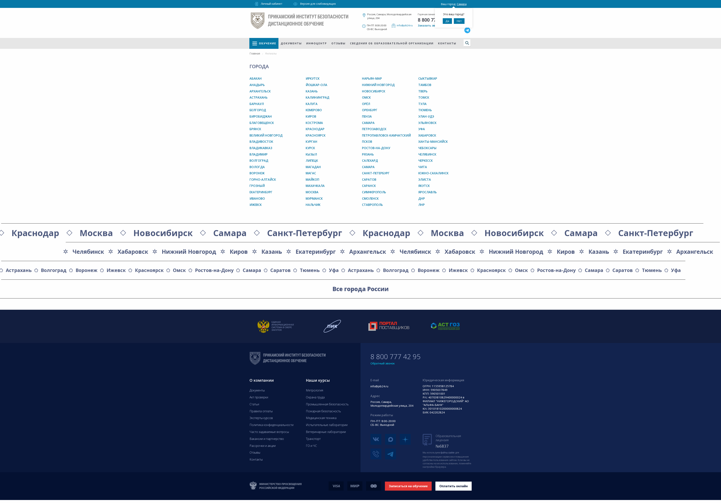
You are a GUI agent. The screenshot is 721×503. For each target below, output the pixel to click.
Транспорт (313, 439)
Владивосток (261, 142)
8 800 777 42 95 (395, 356)
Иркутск (313, 78)
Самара (368, 123)
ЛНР (421, 205)
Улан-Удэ (426, 116)
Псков (367, 142)
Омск (366, 97)
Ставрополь (372, 205)
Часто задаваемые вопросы (269, 432)
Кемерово (314, 110)
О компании (262, 380)
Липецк (312, 161)
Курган (311, 142)
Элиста (424, 179)
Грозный (257, 186)
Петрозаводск (374, 129)
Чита (422, 167)
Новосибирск (373, 91)
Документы (291, 43)
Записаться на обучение (408, 486)
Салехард (370, 161)
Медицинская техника (321, 418)
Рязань (368, 154)
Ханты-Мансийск (433, 142)
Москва (312, 192)
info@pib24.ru (405, 25)
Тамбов (424, 85)
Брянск (255, 129)
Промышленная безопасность (327, 404)
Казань (312, 91)
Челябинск (427, 154)
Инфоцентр (316, 43)
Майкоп (312, 179)
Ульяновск (427, 123)
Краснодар (315, 129)
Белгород (258, 110)
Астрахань (259, 97)
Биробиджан (261, 116)
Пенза (367, 116)
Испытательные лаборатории (327, 425)
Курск (310, 148)
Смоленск (370, 198)
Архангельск (260, 91)
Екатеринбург (261, 192)
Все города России (361, 289)
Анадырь (257, 85)
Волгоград (259, 161)
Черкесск (425, 161)
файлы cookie (448, 452)
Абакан (256, 78)
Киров (311, 116)
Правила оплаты (261, 411)
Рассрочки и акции (263, 446)
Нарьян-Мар (372, 78)
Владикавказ (261, 148)
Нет (459, 21)
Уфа (421, 129)
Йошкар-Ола (316, 85)
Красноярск (316, 135)
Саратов (369, 179)
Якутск (424, 186)
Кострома (314, 123)
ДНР (421, 198)
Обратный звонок (382, 363)
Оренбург (369, 110)
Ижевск (256, 205)
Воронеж (257, 173)
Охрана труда (315, 397)
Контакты (447, 43)
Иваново (257, 198)
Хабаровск (427, 135)
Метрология (314, 390)
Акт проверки (259, 397)
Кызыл (311, 154)
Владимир (259, 154)
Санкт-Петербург (376, 173)
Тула (422, 104)
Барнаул (257, 104)
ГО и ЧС (311, 446)
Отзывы (338, 43)
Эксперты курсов (261, 418)
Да (447, 21)
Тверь (423, 91)
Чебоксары (427, 148)
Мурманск (314, 198)
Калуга (312, 104)
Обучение (267, 43)
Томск (423, 97)
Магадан (313, 167)
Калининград (317, 97)
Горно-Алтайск (263, 179)
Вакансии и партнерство (267, 439)
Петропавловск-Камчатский (386, 135)
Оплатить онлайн (453, 486)
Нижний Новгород (378, 85)
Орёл (366, 104)
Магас (311, 173)
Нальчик (313, 205)
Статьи (254, 404)
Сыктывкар (427, 78)
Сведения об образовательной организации (392, 43)
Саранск (369, 186)
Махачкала (315, 186)
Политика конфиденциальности (271, 425)
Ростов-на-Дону (376, 148)
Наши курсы (318, 380)
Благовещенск (262, 123)
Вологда (257, 167)
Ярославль (427, 192)
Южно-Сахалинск (433, 173)
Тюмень (425, 110)
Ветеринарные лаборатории (326, 432)
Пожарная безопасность (323, 411)
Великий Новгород (266, 135)
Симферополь (374, 192)
